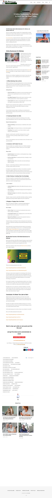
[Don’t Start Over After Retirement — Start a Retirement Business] (9, 411)
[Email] (3, 38)
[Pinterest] (3, 35)
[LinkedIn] (31, 357)
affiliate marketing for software (8, 362)
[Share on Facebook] (3, 31)
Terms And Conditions (40, 490)
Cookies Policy (18, 490)
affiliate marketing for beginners (8, 359)
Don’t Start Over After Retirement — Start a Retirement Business (45, 61)
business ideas (5, 375)
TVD (21, 18)
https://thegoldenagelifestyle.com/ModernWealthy (15, 314)
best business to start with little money (9, 367)
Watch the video (24, 245)
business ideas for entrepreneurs (8, 377)
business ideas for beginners (13, 375)
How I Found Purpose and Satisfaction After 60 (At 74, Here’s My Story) (25, 435)
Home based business (26, 11)
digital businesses (17, 385)
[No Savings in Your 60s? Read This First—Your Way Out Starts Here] (26, 411)
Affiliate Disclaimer (11, 490)
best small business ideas (19, 372)
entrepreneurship (15, 388)
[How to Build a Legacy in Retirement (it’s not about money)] (9, 428)
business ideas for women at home (8, 380)
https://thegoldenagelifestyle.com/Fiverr (13, 317)
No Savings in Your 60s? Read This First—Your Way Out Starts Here (45, 66)
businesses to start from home (8, 385)
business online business (19, 382)
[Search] (49, 2)
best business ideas (6, 364)
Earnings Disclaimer (25, 490)
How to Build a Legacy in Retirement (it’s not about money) (46, 72)
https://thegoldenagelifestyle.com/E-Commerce (14, 319)
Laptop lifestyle (14, 390)
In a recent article (9, 37)
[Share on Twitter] (3, 33)
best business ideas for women (16, 364)
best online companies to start (8, 372)
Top (26, 495)
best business (17, 362)
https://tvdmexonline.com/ (14, 229)
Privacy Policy (33, 490)
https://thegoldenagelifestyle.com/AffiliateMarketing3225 (16, 270)
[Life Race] (9, 2)
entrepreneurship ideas (6, 390)
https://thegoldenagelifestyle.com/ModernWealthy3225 (16, 267)
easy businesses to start (7, 388)
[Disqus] (18, 450)
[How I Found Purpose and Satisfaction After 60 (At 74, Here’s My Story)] (26, 428)
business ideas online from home (8, 382)
